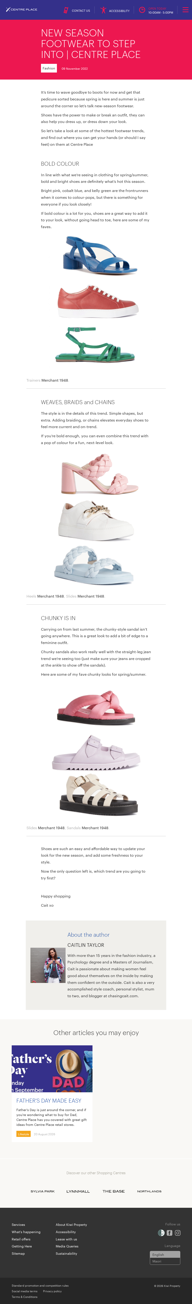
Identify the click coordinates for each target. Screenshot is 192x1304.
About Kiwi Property (71, 1224)
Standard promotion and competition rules (40, 1285)
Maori (156, 1261)
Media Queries (67, 1246)
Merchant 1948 (54, 380)
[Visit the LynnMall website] (78, 1191)
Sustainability (66, 1253)
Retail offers (21, 1239)
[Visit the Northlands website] (149, 1191)
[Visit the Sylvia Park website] (43, 1191)
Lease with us (66, 1239)
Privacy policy (52, 1291)
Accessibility (66, 1231)
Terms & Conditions (24, 1296)
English (158, 1254)
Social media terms (24, 1291)
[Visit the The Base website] (114, 1191)
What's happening (26, 1231)
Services (18, 1224)
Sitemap (18, 1253)
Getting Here (22, 1246)
